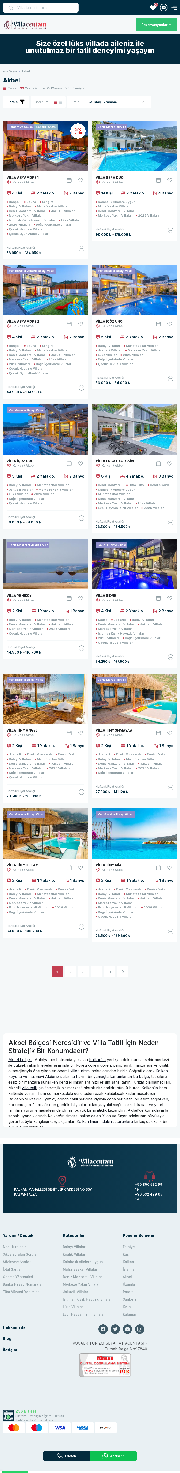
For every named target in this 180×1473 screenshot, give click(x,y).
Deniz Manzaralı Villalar (82, 1277)
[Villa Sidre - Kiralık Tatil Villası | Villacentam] (170, 659)
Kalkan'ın (97, 1059)
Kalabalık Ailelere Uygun (83, 1262)
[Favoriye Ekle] (80, 180)
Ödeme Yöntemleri (18, 1277)
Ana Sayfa (10, 71)
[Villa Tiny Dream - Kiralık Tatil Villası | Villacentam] (81, 928)
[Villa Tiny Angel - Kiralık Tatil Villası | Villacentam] (81, 794)
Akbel (127, 1277)
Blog (7, 1338)
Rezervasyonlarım (156, 25)
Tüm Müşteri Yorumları (21, 1292)
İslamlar (129, 1269)
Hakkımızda (14, 1327)
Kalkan (128, 1262)
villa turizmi (80, 1071)
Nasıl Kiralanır (14, 1247)
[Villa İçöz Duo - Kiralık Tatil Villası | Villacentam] (81, 520)
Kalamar (129, 1314)
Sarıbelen (131, 1299)
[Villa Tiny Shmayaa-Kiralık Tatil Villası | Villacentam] (170, 789)
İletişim (10, 1349)
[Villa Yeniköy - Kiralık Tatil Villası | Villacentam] (81, 650)
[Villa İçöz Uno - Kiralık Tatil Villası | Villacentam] (170, 380)
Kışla (127, 1307)
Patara (128, 1292)
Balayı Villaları (74, 1247)
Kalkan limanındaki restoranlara (105, 1121)
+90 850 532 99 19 (148, 1186)
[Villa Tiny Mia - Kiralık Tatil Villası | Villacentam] (170, 933)
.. (97, 972)
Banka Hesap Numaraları (23, 1284)
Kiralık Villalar (74, 1254)
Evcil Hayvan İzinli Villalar (84, 1314)
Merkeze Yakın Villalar (81, 1284)
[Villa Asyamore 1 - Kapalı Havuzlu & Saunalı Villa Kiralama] (81, 250)
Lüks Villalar (73, 1307)
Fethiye (129, 1247)
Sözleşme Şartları (17, 1262)
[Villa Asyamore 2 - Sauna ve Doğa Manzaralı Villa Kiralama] (81, 390)
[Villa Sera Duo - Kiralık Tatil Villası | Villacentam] (170, 232)
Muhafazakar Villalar (80, 1269)
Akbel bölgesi (20, 1059)
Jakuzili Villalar (75, 1292)
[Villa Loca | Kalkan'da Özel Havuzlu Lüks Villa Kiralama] (134, 429)
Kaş (126, 1254)
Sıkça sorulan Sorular (20, 1254)
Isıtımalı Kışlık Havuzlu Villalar (87, 1299)
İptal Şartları (13, 1269)
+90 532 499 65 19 (148, 1196)
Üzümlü (129, 1284)
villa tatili (29, 1087)
